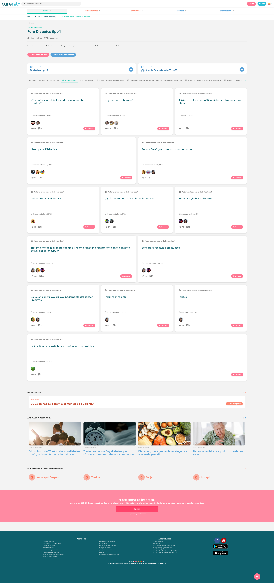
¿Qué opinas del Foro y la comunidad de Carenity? (63, 403)
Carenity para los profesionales (109, 554)
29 (146, 276)
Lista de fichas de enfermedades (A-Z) (164, 551)
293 (109, 128)
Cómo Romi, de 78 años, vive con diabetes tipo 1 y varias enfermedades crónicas (54, 453)
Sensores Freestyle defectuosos (161, 247)
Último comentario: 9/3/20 (41, 312)
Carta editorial (103, 543)
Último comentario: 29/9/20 (152, 263)
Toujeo (150, 477)
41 (35, 374)
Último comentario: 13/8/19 (115, 312)
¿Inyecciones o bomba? (119, 100)
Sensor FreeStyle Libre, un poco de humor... (168, 149)
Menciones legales (105, 547)
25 (183, 325)
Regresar (31, 23)
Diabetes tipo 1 (39, 70)
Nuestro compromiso (50, 556)
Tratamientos (36, 27)
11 (182, 128)
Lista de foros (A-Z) (158, 549)
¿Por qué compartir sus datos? (52, 543)
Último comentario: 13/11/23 (152, 165)
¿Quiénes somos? (48, 541)
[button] (47, 11)
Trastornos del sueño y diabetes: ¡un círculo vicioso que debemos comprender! (109, 453)
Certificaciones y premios (107, 541)
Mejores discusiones (50, 80)
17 (35, 325)
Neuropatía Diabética (44, 149)
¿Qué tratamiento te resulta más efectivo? (130, 198)
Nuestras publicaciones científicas (54, 554)
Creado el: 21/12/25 (186, 115)
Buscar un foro (157, 543)
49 (35, 178)
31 (146, 178)
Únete (251, 4)
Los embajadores (48, 547)
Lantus (183, 296)
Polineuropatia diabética (46, 198)
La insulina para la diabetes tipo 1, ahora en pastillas (62, 346)
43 (109, 325)
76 (183, 227)
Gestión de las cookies (106, 551)
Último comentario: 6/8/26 (41, 115)
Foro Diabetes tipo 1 (50, 17)
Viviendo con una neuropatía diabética (204, 80)
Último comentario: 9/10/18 (41, 361)
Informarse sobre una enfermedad (164, 545)
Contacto (102, 553)
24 (117, 128)
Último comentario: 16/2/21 (189, 214)
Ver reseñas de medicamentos (162, 547)
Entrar (262, 4)
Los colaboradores (48, 551)
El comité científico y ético (51, 553)
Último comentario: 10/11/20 (42, 263)
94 (109, 227)
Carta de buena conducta (107, 545)
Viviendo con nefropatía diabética (241, 80)
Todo (34, 80)
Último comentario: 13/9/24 (41, 165)
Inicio (29, 17)
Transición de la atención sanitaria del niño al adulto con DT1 (156, 80)
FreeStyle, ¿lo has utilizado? (195, 198)
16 (35, 128)
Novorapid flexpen (47, 477)
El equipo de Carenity (49, 545)
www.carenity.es (120, 563)
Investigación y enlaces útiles (111, 80)
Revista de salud (158, 541)
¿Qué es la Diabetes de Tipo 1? (159, 70)
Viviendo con (87, 80)
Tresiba (95, 477)
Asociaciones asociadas (50, 549)
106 (35, 276)
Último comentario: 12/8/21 (115, 214)
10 (35, 227)
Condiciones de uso (105, 549)
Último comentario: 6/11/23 (41, 214)
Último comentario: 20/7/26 (115, 115)
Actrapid (206, 477)
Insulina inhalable (116, 296)
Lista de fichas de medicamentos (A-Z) (165, 553)
